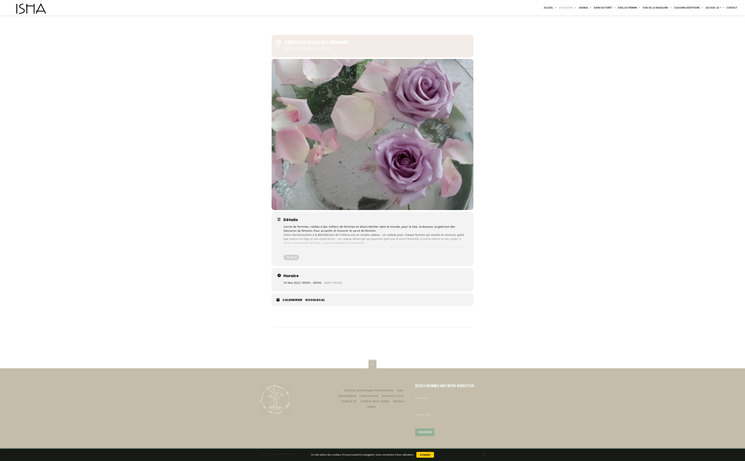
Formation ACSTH (393, 396)
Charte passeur (369, 396)
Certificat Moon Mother (375, 401)
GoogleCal (315, 300)
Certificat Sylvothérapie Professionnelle (368, 390)
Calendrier (292, 300)
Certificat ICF (349, 401)
